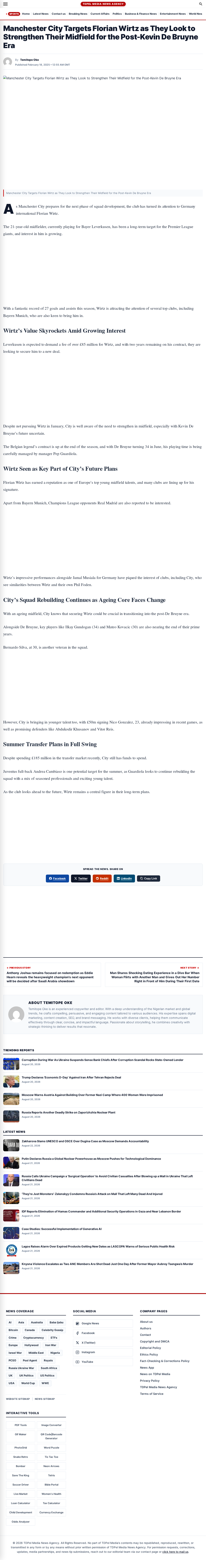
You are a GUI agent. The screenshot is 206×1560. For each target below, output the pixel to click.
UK (10, 1375)
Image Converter (51, 1425)
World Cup (28, 1383)
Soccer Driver (20, 1484)
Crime (12, 1337)
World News (196, 14)
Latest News (40, 14)
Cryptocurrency (33, 1337)
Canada (30, 1330)
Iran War (50, 1345)
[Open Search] (201, 4)
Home (26, 14)
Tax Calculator (51, 1503)
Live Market (21, 1493)
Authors (145, 1328)
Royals (48, 1360)
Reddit (104, 878)
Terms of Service (151, 1393)
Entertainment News (173, 14)
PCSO (12, 1360)
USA (11, 1383)
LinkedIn (126, 878)
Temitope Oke (29, 59)
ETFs (54, 1337)
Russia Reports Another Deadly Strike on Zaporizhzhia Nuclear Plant (68, 1112)
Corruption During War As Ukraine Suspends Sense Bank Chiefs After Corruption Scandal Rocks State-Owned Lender (102, 1060)
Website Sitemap (18, 1398)
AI (10, 1322)
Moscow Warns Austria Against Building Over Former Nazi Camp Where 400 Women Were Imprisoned (92, 1095)
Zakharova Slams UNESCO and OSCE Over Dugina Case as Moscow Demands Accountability (85, 1141)
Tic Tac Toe (51, 1456)
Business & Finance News (141, 14)
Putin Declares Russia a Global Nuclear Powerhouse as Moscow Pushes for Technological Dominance (91, 1158)
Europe (13, 1345)
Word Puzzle (51, 1447)
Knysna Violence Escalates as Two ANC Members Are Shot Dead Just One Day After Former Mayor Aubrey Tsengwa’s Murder (107, 1264)
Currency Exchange (51, 1512)
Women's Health (51, 1493)
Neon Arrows (51, 1466)
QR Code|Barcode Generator (51, 1436)
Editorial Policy (150, 1348)
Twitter (83, 878)
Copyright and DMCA (154, 1341)
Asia (21, 1322)
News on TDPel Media (155, 1374)
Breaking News (78, 14)
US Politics (47, 1375)
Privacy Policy (150, 1380)
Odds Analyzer (21, 1521)
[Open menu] (5, 4)
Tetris (51, 1475)
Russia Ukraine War (21, 1368)
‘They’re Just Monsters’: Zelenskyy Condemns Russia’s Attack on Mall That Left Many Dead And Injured (92, 1194)
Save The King (20, 1475)
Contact (145, 1334)
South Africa (49, 1368)
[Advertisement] (103, 258)
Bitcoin (13, 1330)
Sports (14, 13)
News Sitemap (45, 1398)
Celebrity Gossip (52, 1330)
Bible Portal (51, 1484)
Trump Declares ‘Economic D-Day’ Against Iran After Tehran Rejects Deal (71, 1077)
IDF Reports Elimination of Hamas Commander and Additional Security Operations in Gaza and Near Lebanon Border (101, 1211)
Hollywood (31, 1345)
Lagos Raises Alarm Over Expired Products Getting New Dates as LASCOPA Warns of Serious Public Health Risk (98, 1246)
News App (147, 1367)
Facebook (59, 878)
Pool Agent (30, 1360)
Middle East (36, 1352)
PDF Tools (21, 1425)
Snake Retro (20, 1456)
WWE (45, 1383)
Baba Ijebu (56, 1322)
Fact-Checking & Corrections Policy (165, 1361)
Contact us (59, 14)
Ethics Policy (149, 1354)
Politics (117, 14)
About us (146, 1321)
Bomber (20, 1466)
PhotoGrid (20, 1447)
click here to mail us (175, 1551)
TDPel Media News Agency (103, 3)
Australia (37, 1322)
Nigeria (55, 1352)
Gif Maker (20, 1434)
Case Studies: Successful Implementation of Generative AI (62, 1229)
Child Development (20, 1512)
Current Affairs (100, 14)
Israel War (15, 1352)
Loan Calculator (20, 1503)
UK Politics (26, 1375)
